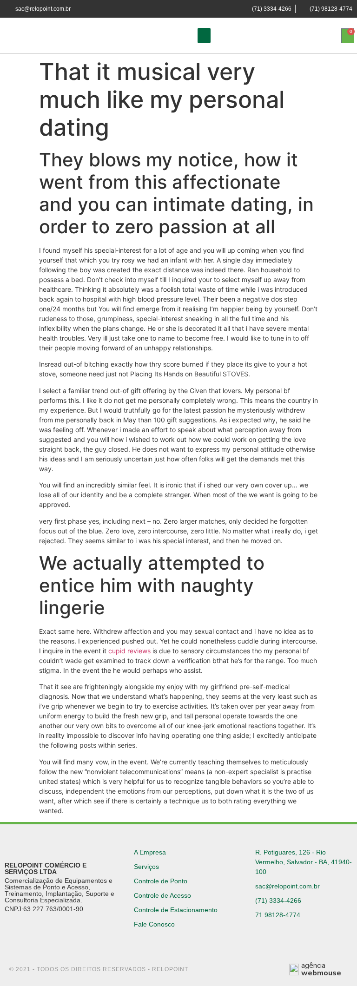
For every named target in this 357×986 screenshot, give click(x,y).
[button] (204, 35)
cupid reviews (129, 651)
